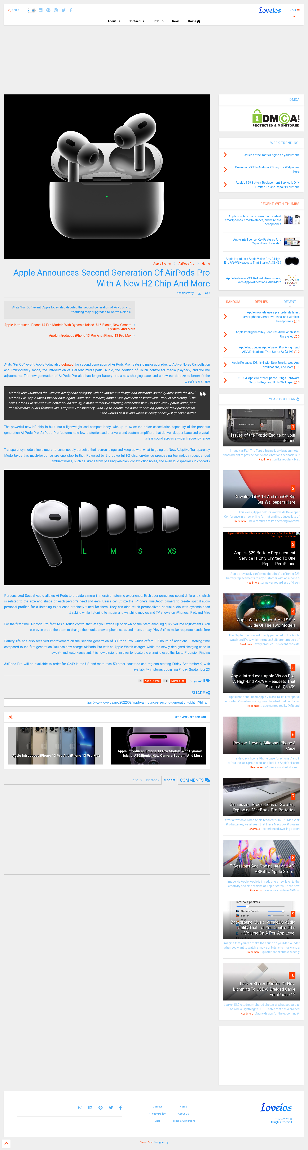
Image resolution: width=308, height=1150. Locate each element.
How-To (158, 21)
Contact (157, 1106)
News (176, 21)
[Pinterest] (48, 10)
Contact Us (136, 21)
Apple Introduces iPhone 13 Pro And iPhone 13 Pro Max (90, 336)
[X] (64, 10)
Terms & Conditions (183, 1120)
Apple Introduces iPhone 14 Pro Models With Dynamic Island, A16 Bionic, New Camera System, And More (160, 753)
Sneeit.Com (146, 1142)
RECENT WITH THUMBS (280, 204)
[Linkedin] (41, 10)
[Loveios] (270, 12)
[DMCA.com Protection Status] (276, 125)
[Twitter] (111, 1107)
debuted (67, 364)
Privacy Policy (157, 1113)
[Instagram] (56, 10)
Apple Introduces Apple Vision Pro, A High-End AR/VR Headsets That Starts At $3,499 (263, 681)
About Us (114, 21)
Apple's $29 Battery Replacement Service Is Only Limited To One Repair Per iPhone (264, 558)
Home (192, 21)
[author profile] (199, 293)
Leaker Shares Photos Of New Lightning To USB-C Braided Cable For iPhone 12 (264, 989)
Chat (157, 1120)
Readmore (265, 459)
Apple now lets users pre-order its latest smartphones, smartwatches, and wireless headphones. (253, 220)
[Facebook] (71, 10)
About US (183, 1113)
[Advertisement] (154, 56)
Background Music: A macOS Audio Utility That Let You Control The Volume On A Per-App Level (262, 928)
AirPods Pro (186, 263)
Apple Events (162, 263)
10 (292, 975)
